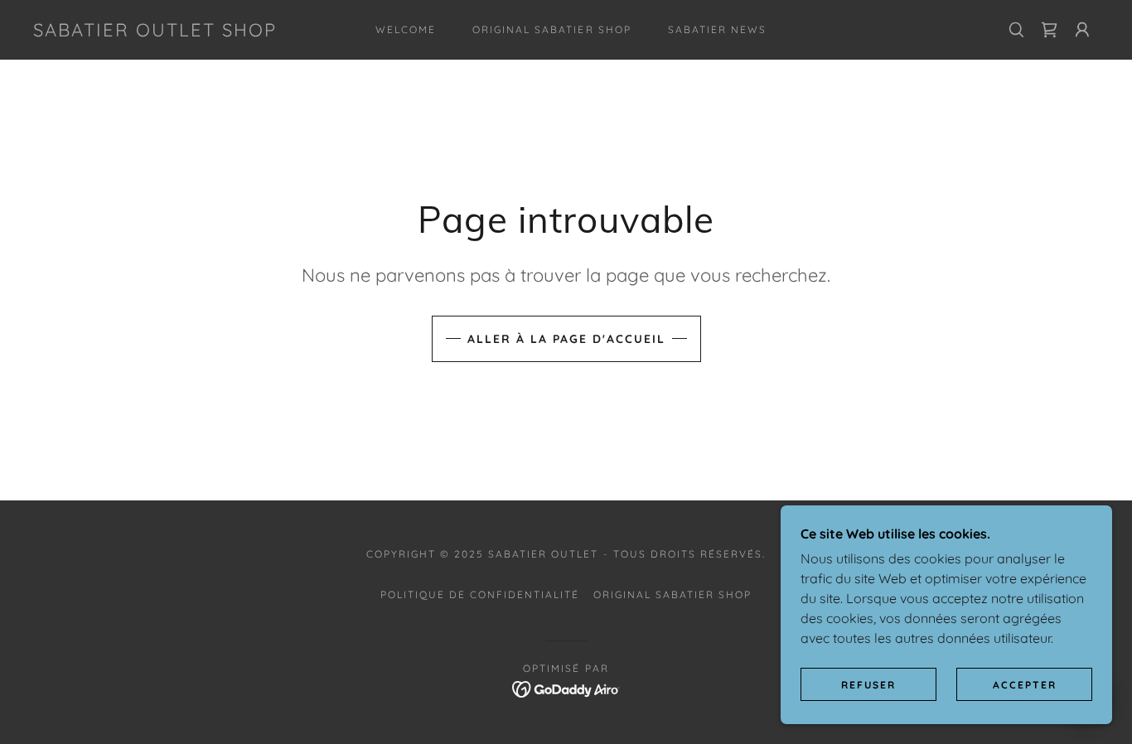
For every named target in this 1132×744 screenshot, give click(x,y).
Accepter (1025, 685)
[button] (1082, 29)
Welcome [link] (405, 29)
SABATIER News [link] (717, 29)
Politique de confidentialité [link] (479, 594)
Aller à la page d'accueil (566, 338)
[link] (155, 31)
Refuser (868, 685)
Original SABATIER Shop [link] (551, 29)
